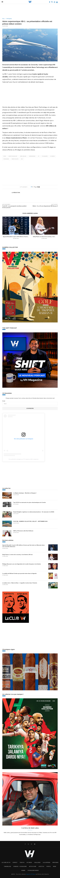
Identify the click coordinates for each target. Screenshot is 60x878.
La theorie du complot (30, 672)
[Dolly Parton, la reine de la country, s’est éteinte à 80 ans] (44, 225)
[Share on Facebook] (34, 186)
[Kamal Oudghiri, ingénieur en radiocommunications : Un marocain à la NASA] (7, 514)
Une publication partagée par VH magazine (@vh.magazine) (23, 459)
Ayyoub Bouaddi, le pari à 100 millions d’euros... (16, 236)
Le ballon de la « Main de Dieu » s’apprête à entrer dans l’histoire (19, 583)
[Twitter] (52, 2)
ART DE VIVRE (32, 866)
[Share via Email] (39, 186)
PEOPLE (48, 866)
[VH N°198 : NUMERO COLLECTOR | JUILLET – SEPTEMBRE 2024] (7, 524)
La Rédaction (16, 192)
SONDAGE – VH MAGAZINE (20, 866)
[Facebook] (49, 2)
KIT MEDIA (29, 862)
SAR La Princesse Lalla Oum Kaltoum (23, 530)
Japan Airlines (23, 156)
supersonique (32, 156)
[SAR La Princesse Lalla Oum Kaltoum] (7, 533)
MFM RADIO (55, 862)
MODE (54, 866)
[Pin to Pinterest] (37, 186)
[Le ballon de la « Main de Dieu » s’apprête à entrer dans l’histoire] (53, 585)
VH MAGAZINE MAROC (33, 870)
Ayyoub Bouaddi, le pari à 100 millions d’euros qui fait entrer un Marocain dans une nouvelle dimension (23, 545)
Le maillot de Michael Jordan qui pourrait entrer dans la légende (19, 573)
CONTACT (15, 862)
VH (38, 156)
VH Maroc (52, 156)
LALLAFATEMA (46, 862)
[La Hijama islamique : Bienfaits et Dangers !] (7, 495)
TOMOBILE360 (7, 866)
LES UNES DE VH (6, 862)
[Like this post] (32, 186)
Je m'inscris (30, 408)
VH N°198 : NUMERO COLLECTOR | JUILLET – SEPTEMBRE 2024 (30, 521)
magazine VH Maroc (31, 874)
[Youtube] (57, 2)
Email (3, 401)
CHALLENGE (37, 862)
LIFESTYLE (41, 866)
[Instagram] (54, 2)
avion (4, 156)
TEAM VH (22, 862)
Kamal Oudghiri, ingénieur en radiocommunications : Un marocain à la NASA (33, 512)
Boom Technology (13, 156)
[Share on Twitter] (35, 187)
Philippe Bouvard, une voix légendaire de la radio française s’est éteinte (21, 564)
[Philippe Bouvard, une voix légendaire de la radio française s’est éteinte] (53, 566)
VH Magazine (45, 156)
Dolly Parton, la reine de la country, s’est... (44, 236)
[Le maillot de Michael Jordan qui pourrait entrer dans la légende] (53, 576)
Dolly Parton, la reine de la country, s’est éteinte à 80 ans (17, 554)
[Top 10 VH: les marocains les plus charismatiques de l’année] (7, 505)
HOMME (23, 870)
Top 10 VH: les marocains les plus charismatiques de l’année (29, 502)
